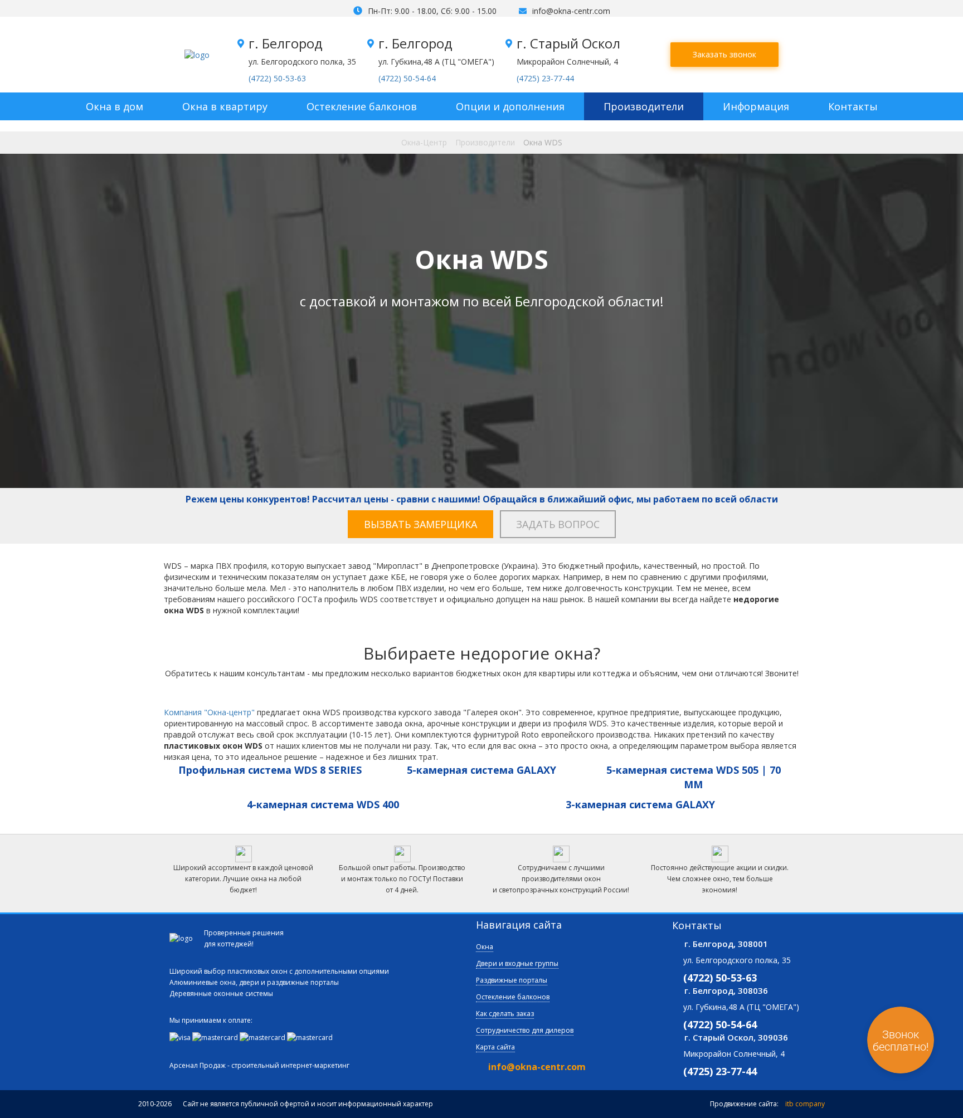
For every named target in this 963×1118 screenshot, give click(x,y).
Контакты (853, 106)
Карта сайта (495, 1047)
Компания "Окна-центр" (209, 712)
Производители (644, 106)
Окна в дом (114, 106)
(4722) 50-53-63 (277, 78)
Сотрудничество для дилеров (524, 1030)
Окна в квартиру (225, 106)
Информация (756, 106)
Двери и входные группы (517, 963)
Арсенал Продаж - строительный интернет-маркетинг (259, 1065)
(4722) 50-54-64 (407, 78)
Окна (484, 946)
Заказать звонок (724, 54)
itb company (805, 1104)
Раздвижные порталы (511, 980)
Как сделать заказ (505, 1013)
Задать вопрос (558, 524)
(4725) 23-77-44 (545, 78)
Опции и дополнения (510, 106)
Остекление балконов (362, 106)
